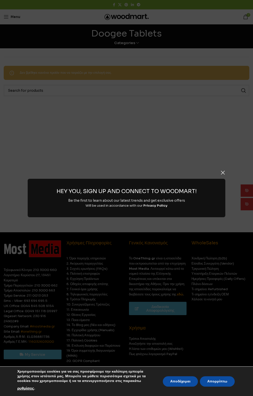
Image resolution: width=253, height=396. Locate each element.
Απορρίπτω (217, 381)
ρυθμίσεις (25, 388)
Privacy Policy (155, 205)
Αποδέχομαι (180, 381)
